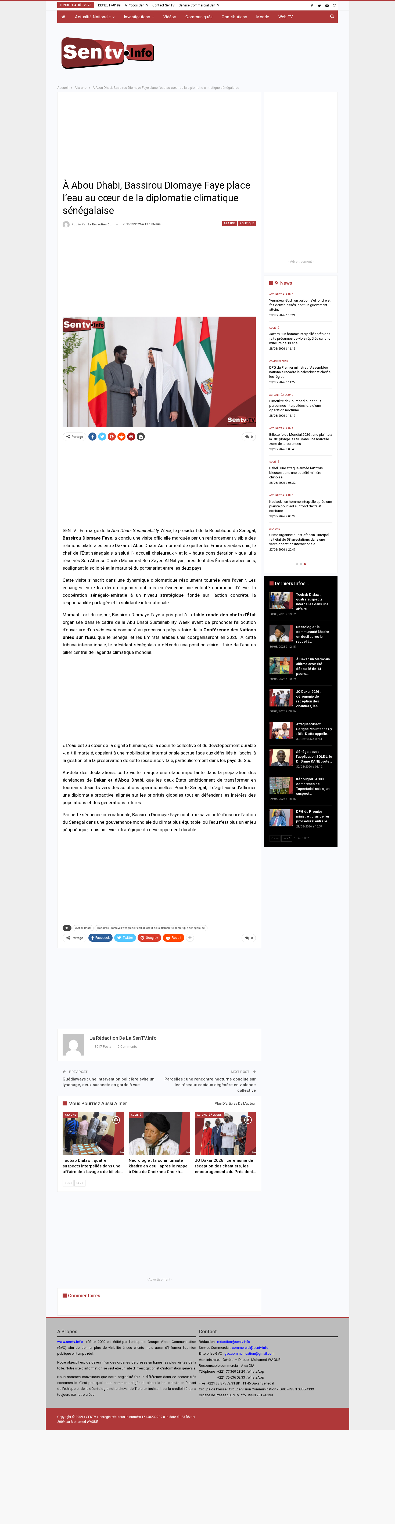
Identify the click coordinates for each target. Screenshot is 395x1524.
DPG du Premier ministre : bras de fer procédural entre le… (313, 816)
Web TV (285, 16)
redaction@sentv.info (233, 1342)
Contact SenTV (163, 5)
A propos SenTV (136, 5)
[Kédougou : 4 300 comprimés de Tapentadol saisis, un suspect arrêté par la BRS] (281, 785)
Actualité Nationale (93, 16)
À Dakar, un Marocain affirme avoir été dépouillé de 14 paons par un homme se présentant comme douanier (300, 376)
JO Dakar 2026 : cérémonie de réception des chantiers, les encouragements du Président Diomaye (300, 410)
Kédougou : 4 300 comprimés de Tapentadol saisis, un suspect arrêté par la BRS (300, 510)
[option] (300, 426)
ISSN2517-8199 (109, 5)
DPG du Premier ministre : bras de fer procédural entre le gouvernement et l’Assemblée (297, 544)
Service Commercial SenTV (199, 5)
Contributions (234, 16)
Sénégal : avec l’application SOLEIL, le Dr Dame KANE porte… (314, 756)
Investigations (137, 16)
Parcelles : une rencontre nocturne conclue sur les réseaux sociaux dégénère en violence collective (210, 1085)
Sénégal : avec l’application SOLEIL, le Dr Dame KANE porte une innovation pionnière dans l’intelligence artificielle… (300, 477)
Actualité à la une (209, 1114)
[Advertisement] (252, 52)
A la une (229, 223)
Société (136, 1114)
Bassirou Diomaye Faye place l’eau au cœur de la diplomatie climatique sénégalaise (151, 927)
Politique (247, 223)
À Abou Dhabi (83, 927)
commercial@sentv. (247, 1348)
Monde (262, 16)
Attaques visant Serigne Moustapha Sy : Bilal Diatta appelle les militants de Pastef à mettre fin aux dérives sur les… (300, 443)
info (265, 1348)
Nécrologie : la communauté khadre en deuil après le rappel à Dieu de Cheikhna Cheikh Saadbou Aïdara (300, 343)
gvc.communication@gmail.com (249, 1353)
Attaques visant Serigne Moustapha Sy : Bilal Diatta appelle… (314, 729)
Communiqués (199, 16)
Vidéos (170, 16)
